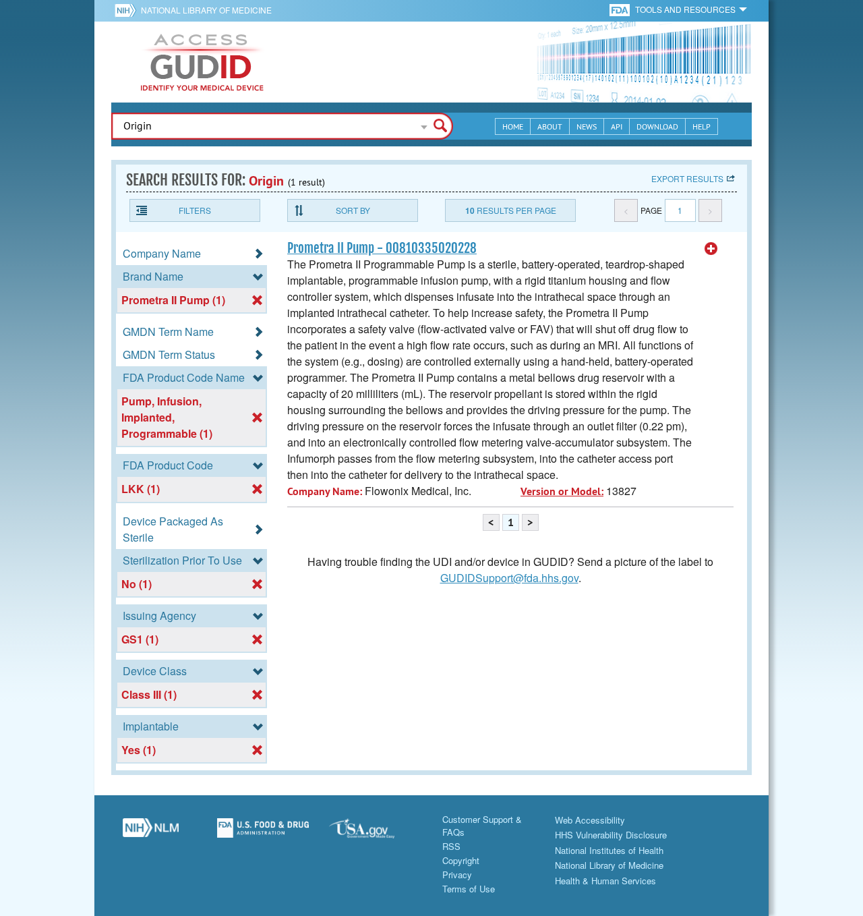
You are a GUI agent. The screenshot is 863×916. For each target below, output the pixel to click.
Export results (687, 178)
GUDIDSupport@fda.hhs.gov (509, 577)
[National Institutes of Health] (128, 10)
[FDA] (620, 9)
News (586, 126)
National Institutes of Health (609, 850)
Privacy (457, 874)
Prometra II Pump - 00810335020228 (382, 248)
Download (657, 126)
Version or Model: (561, 491)
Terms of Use (468, 888)
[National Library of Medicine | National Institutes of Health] (151, 833)
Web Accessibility (590, 819)
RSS (451, 846)
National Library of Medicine (206, 10)
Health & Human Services (605, 880)
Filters (195, 210)
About (549, 126)
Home (512, 126)
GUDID (202, 62)
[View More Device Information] (711, 249)
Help (701, 126)
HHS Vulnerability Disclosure (611, 834)
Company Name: (324, 491)
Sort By (353, 210)
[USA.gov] (375, 833)
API (616, 126)
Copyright (460, 860)
